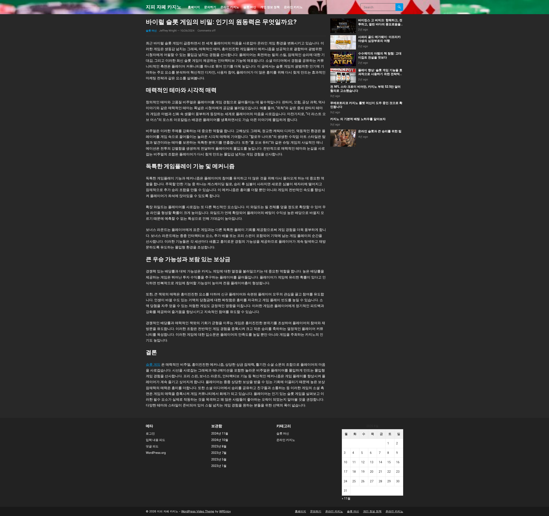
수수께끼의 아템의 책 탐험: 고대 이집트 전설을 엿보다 (379, 55)
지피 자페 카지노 (163, 7)
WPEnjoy (225, 511)
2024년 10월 (219, 440)
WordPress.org (156, 452)
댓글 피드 (152, 446)
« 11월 (346, 498)
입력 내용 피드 (155, 440)
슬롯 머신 (249, 7)
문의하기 (210, 7)
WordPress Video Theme (197, 511)
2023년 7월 (218, 452)
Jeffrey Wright (168, 30)
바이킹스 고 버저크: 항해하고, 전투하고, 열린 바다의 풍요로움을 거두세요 (380, 24)
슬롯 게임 (153, 365)
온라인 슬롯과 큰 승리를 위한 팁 (379, 131)
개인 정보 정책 (270, 7)
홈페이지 (194, 7)
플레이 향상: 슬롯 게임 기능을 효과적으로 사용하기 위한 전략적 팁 (380, 74)
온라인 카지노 (229, 7)
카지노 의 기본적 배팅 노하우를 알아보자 (358, 119)
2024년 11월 (219, 433)
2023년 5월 (218, 459)
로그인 (150, 433)
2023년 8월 (218, 446)
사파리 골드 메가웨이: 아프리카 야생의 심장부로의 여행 (379, 39)
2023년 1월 (218, 466)
